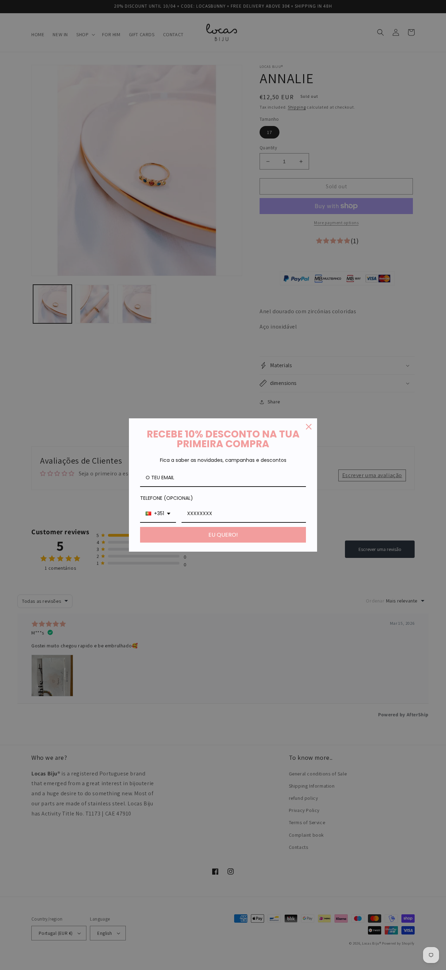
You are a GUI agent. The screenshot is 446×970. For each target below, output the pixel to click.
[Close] (308, 426)
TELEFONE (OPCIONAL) (166, 498)
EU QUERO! (223, 535)
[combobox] (158, 514)
